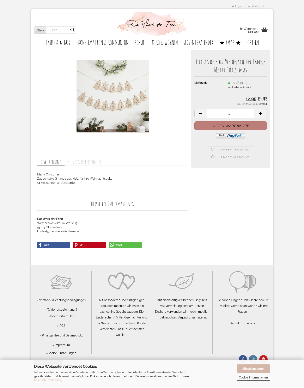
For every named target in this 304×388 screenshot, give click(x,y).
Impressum (62, 345)
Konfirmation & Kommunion (103, 42)
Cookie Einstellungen (62, 353)
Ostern (253, 42)
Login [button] (238, 6)
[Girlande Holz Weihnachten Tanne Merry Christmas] (113, 96)
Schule (140, 42)
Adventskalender (198, 42)
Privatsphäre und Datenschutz (62, 335)
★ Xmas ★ (230, 42)
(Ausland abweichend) (239, 87)
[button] (200, 113)
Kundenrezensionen (84, 162)
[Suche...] (72, 30)
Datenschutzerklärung (48, 380)
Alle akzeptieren (253, 368)
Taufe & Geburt (59, 42)
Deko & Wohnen (165, 42)
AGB (62, 325)
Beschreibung (50, 162)
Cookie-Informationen (253, 377)
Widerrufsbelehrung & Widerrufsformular (62, 313)
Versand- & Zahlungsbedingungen (62, 300)
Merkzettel (257, 6)
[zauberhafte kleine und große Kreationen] (152, 23)
